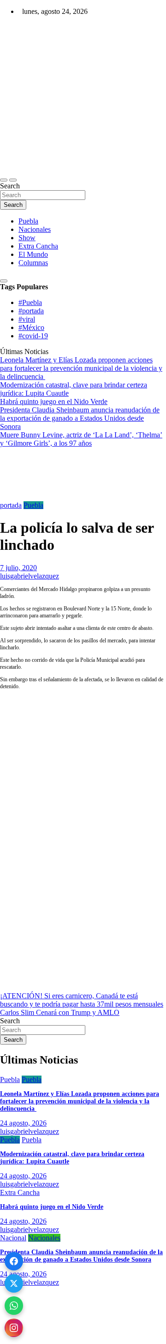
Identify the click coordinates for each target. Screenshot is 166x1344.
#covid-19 (33, 336)
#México (31, 327)
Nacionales (34, 229)
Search (10, 186)
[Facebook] (14, 1261)
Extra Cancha (38, 246)
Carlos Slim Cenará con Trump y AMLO (59, 1012)
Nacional (13, 1238)
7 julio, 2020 (18, 568)
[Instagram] (14, 1328)
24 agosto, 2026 (23, 1123)
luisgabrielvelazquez (29, 576)
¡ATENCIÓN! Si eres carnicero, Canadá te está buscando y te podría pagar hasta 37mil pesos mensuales (81, 1000)
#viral (26, 319)
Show (27, 238)
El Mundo (33, 254)
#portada (31, 311)
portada (11, 505)
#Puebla (30, 302)
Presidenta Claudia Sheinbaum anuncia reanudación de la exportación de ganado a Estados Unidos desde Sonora (81, 1256)
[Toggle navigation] (3, 180)
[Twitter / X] (14, 1283)
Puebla (28, 221)
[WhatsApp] (14, 1305)
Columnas (33, 263)
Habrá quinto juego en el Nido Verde (51, 1206)
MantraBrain (27, 1340)
